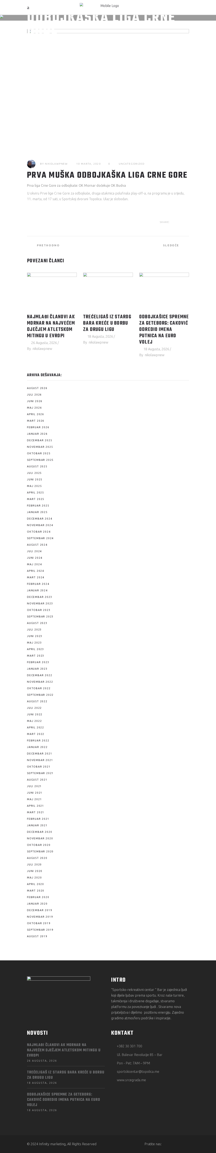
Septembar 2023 (40, 616)
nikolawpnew (56, 163)
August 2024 (37, 544)
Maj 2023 (34, 642)
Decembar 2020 (39, 831)
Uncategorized (131, 163)
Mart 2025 (35, 499)
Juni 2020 (34, 871)
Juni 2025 (34, 479)
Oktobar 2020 (39, 845)
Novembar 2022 (40, 681)
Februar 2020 (38, 897)
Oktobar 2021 (39, 766)
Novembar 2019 (40, 916)
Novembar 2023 (40, 603)
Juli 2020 (34, 864)
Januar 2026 (37, 433)
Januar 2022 (37, 747)
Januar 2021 (37, 825)
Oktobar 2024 (39, 531)
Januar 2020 (37, 903)
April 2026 (35, 414)
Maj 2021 (34, 799)
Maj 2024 (34, 564)
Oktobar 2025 (39, 453)
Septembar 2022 (40, 694)
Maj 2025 (34, 486)
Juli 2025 (34, 473)
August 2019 (37, 936)
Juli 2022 (34, 707)
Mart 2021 (35, 812)
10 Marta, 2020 (88, 163)
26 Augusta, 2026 (44, 343)
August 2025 (37, 466)
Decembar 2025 (39, 440)
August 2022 (37, 701)
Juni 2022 (34, 714)
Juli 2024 (34, 551)
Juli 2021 (34, 786)
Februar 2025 (38, 505)
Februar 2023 (38, 662)
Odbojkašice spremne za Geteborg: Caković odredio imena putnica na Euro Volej (164, 329)
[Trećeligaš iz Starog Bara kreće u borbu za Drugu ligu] (108, 291)
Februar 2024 (38, 583)
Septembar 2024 (40, 538)
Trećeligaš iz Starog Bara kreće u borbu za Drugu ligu (107, 323)
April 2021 (35, 805)
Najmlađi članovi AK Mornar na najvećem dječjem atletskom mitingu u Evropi (51, 326)
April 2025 (35, 492)
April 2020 (35, 884)
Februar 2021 (38, 818)
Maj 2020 (34, 877)
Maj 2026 (34, 407)
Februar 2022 (38, 740)
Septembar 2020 (40, 851)
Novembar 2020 (40, 838)
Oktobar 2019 (39, 923)
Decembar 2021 (39, 753)
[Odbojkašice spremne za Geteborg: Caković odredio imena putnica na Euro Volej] (164, 291)
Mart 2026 (35, 420)
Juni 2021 (34, 792)
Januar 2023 (37, 668)
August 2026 (37, 388)
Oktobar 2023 (39, 610)
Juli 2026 (34, 394)
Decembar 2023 (39, 597)
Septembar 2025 (40, 460)
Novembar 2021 (40, 760)
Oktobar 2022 (39, 688)
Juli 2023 (34, 629)
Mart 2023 (35, 655)
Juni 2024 (34, 557)
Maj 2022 (34, 721)
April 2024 (35, 570)
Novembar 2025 (40, 446)
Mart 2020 (35, 890)
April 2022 (35, 727)
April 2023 (35, 649)
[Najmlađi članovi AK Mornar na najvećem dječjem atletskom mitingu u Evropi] (52, 291)
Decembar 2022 (39, 675)
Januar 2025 (37, 512)
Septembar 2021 (40, 773)
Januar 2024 (37, 590)
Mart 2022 (35, 734)
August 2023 (37, 623)
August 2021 (37, 779)
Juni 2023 (34, 636)
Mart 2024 (35, 577)
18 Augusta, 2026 (100, 336)
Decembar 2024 (39, 518)
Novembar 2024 (40, 525)
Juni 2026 (34, 401)
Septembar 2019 (40, 929)
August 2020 (37, 858)
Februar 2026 (38, 427)
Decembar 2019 (39, 910)
